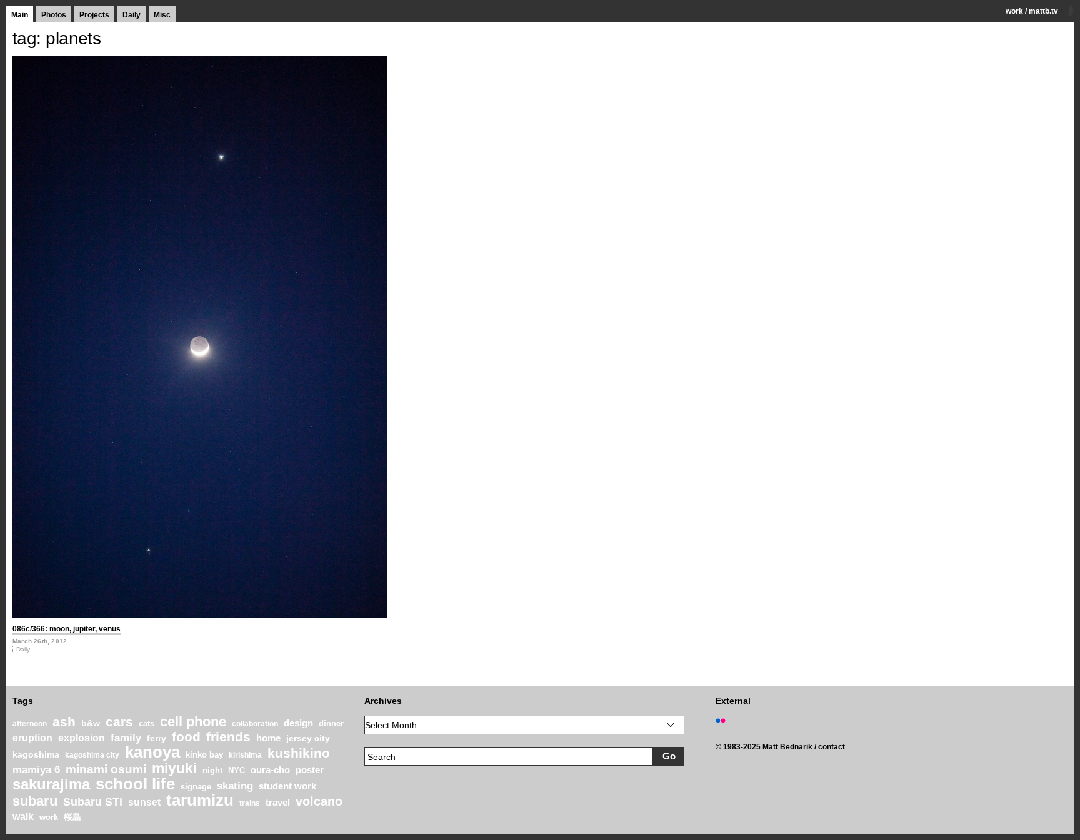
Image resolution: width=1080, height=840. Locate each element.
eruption (32, 737)
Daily (131, 15)
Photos (53, 15)
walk (23, 816)
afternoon (29, 723)
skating (235, 786)
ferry (156, 738)
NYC (236, 770)
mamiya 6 (36, 770)
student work (287, 786)
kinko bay (204, 754)
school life (135, 783)
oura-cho (270, 769)
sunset (144, 802)
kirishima (245, 755)
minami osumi (106, 769)
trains (249, 803)
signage (196, 786)
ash (64, 721)
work (1014, 11)
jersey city (308, 738)
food (186, 736)
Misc (162, 15)
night (212, 770)
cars (119, 721)
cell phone (193, 721)
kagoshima (35, 754)
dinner (331, 723)
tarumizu (200, 800)
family (126, 738)
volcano (319, 801)
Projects (94, 15)
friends (228, 736)
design (298, 723)
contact (831, 747)
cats (146, 723)
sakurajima (51, 784)
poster (310, 769)
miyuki (174, 768)
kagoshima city (92, 755)
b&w (90, 723)
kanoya (152, 752)
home (268, 738)
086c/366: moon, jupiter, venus (66, 629)
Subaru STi (92, 802)
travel (278, 803)
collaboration (255, 723)
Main (19, 15)
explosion (81, 737)
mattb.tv (1043, 11)
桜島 (72, 817)
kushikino (299, 753)
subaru (35, 801)
